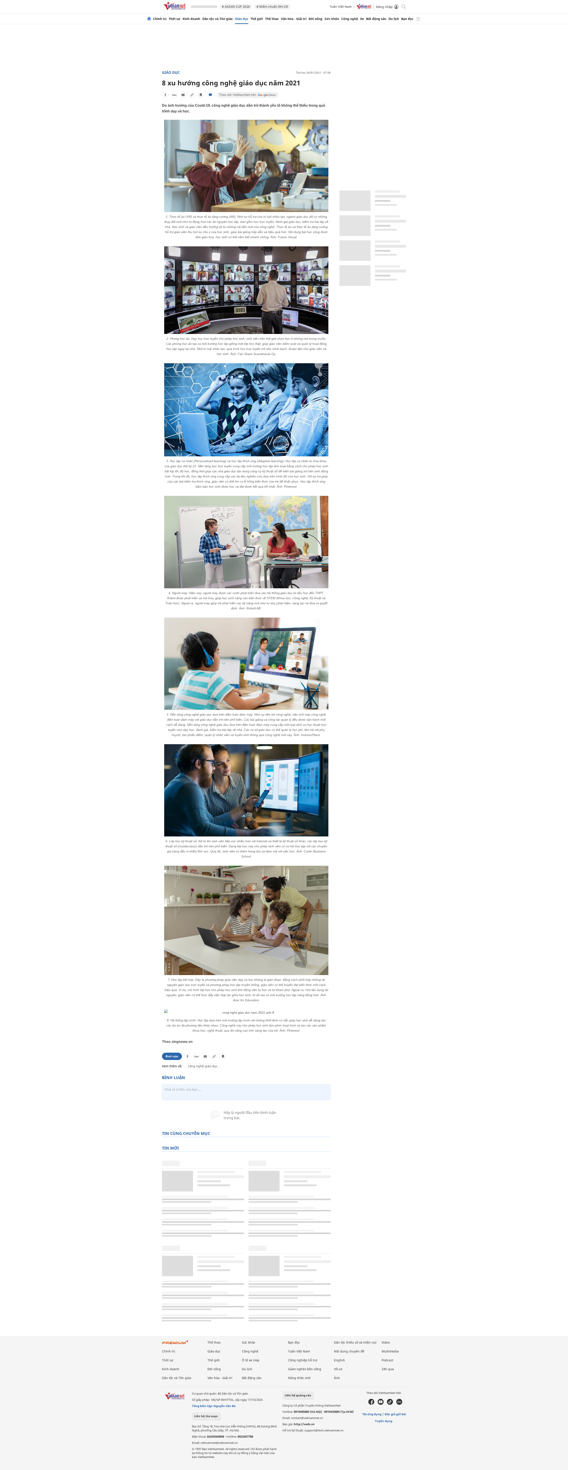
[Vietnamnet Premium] (175, 1344)
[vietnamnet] (175, 11)
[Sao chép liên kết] (192, 95)
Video (386, 1342)
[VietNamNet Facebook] (371, 1404)
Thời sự (174, 18)
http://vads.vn (304, 1424)
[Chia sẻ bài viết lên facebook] (165, 95)
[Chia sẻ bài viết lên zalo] (174, 95)
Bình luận (172, 1056)
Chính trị (159, 18)
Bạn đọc (407, 18)
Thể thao (272, 18)
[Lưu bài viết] (200, 95)
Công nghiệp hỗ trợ (302, 1360)
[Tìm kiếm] (403, 6)
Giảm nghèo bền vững (304, 1369)
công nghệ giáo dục (203, 1066)
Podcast (387, 1360)
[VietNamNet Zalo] (399, 1404)
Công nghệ (349, 18)
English (339, 1360)
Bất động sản (376, 18)
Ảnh (337, 1378)
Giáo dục (241, 18)
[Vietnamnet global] (364, 8)
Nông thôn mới (299, 1378)
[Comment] (210, 95)
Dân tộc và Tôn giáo (217, 18)
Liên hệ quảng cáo (298, 1395)
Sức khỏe (332, 18)
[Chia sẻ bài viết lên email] (183, 95)
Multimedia (390, 1351)
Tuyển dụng (383, 1421)
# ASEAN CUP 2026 (236, 6)
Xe (362, 18)
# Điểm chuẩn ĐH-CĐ (272, 6)
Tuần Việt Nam (341, 6)
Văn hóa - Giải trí (293, 18)
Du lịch (394, 18)
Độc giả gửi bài (395, 1414)
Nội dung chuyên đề (349, 1351)
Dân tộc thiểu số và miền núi (355, 1342)
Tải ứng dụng (371, 1414)
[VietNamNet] (149, 19)
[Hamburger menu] (418, 19)
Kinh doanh (191, 18)
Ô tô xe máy (250, 1360)
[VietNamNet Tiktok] (390, 1404)
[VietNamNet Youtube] (381, 1404)
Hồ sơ (338, 1369)
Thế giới (256, 18)
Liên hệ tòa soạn (206, 1416)
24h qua (388, 1369)
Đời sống (315, 18)
